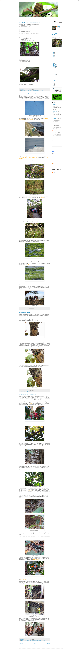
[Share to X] (31, 89)
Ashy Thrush (22, 640)
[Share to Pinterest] (33, 89)
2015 (53, 62)
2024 (53, 52)
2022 (53, 54)
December (54, 64)
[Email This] (29, 308)
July (54, 68)
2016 (53, 61)
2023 (53, 53)
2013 (53, 83)
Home (35, 643)
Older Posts (48, 643)
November (54, 65)
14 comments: (27, 89)
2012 (53, 84)
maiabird (58, 26)
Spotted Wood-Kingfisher (42, 640)
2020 (53, 56)
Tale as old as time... (55, 111)
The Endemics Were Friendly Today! (27, 394)
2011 (53, 85)
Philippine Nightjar (36, 90)
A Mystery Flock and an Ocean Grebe (27, 93)
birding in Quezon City (23, 90)
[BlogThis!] (30, 89)
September (54, 66)
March (54, 73)
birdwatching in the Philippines (30, 90)
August (54, 67)
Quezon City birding (36, 640)
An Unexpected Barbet (24, 312)
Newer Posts (21, 643)
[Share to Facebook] (32, 89)
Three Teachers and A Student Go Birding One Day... (31, 22)
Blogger (44, 651)
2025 (53, 51)
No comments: (27, 639)
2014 (53, 63)
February (54, 74)
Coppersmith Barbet (29, 391)
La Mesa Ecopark (27, 640)
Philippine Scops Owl (40, 90)
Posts (54, 163)
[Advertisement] (31, 18)
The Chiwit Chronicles (56, 110)
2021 (53, 55)
